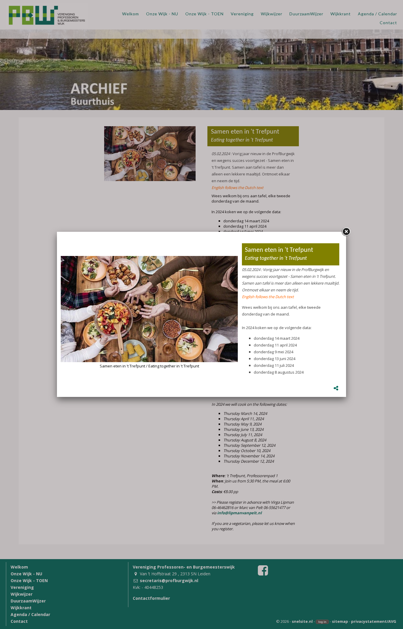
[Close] (346, 231)
